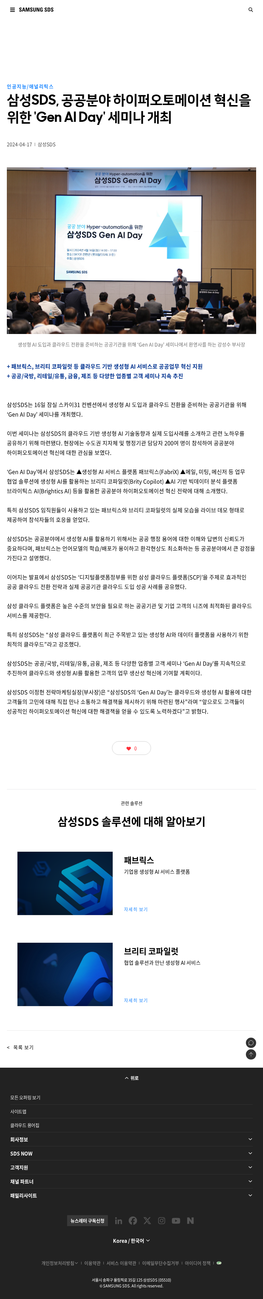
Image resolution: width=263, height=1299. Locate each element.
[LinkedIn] (118, 1220)
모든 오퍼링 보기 (25, 1097)
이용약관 (92, 1263)
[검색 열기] (251, 9)
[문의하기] (251, 1043)
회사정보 (19, 1139)
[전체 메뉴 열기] (12, 9)
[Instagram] (161, 1220)
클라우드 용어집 (24, 1125)
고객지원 (19, 1167)
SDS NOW (21, 1153)
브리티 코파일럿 (151, 951)
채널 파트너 (22, 1181)
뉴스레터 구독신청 (87, 1220)
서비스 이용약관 (121, 1263)
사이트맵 (18, 1111)
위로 (134, 1078)
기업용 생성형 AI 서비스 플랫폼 (157, 871)
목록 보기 (20, 1047)
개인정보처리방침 (57, 1263)
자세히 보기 (136, 909)
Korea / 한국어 (128, 1240)
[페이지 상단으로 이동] (251, 1054)
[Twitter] (147, 1220)
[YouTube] (176, 1220)
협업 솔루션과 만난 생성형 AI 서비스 (162, 962)
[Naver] (190, 1220)
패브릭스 (139, 859)
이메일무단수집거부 (160, 1263)
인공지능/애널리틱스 (30, 86)
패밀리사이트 (23, 1195)
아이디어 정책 (198, 1263)
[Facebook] (132, 1220)
